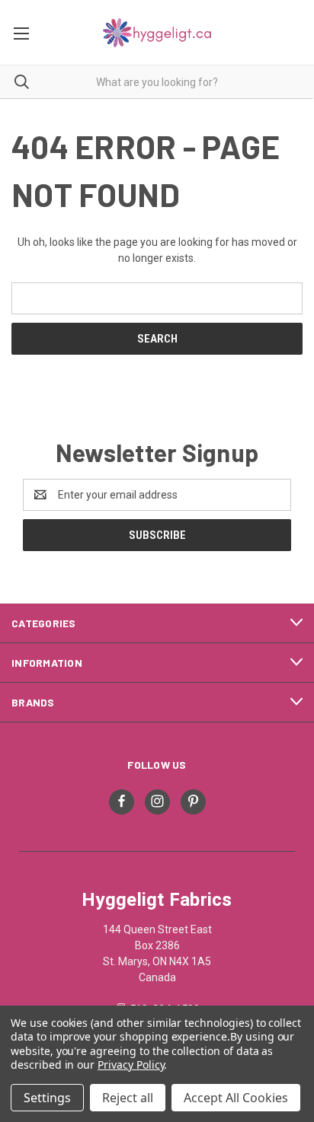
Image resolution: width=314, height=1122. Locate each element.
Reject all (127, 1097)
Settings (47, 1097)
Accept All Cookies (236, 1097)
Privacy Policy (131, 1064)
